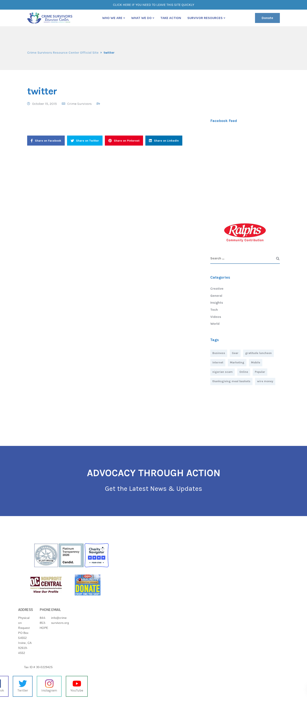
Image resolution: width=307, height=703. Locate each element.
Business (218, 353)
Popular (260, 372)
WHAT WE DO (141, 18)
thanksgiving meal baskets (231, 381)
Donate (267, 18)
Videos (215, 317)
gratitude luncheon (258, 353)
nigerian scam (222, 372)
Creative (216, 289)
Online (243, 372)
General (216, 296)
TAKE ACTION (170, 18)
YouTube (76, 690)
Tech (214, 310)
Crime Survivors (79, 104)
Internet (217, 362)
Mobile (255, 362)
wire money (265, 381)
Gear (235, 353)
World (214, 324)
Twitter (22, 690)
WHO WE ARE (112, 18)
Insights (216, 303)
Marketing (237, 362)
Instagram (49, 690)
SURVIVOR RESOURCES (205, 18)
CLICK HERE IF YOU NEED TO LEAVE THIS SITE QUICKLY (153, 5)
